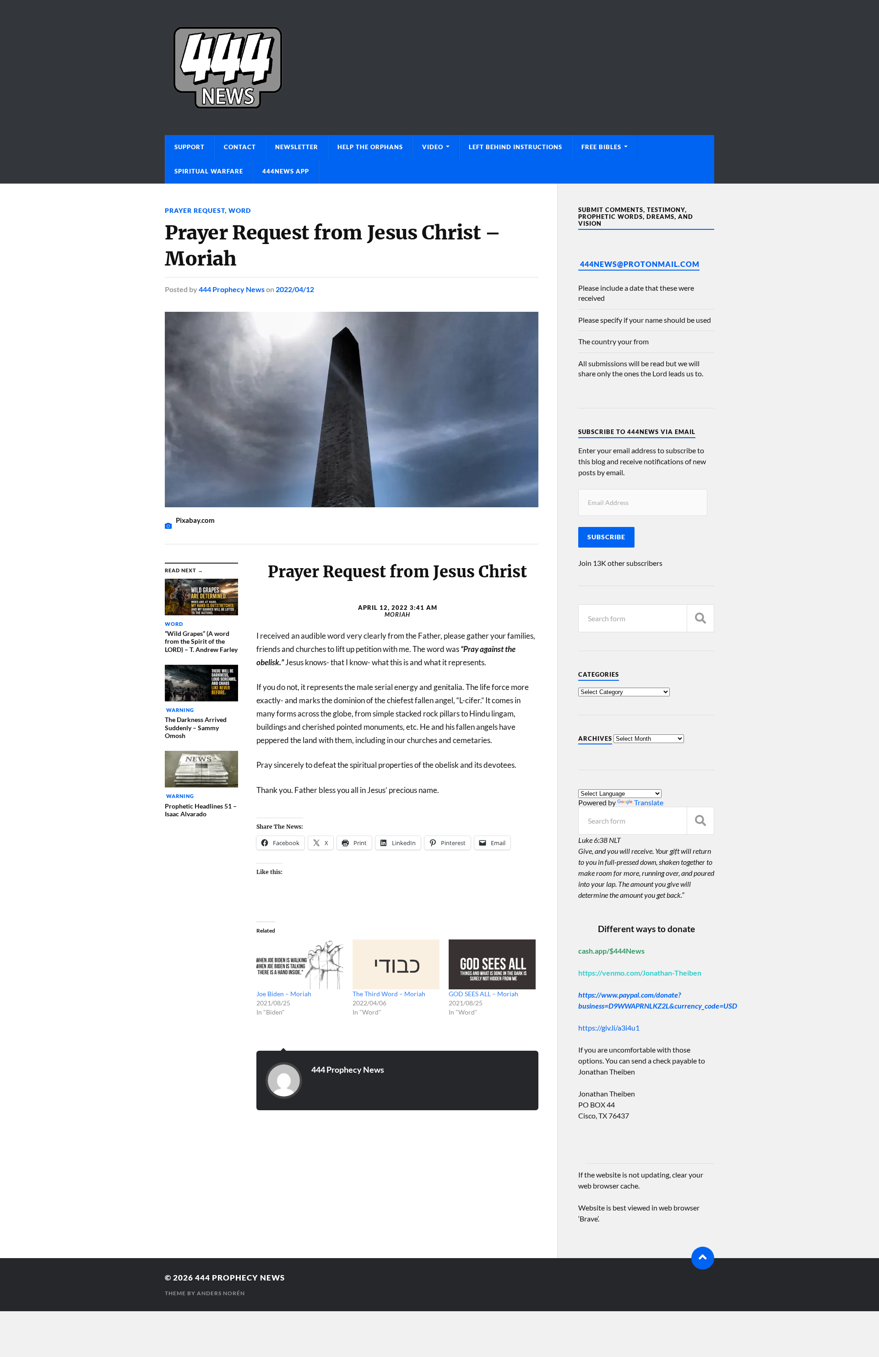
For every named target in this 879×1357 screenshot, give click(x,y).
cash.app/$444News (611, 950)
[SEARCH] (700, 618)
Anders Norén (221, 1293)
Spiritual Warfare (208, 171)
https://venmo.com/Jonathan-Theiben (639, 972)
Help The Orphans (370, 147)
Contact (240, 147)
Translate (648, 802)
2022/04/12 (295, 289)
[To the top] (702, 1258)
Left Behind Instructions (515, 147)
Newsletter (296, 147)
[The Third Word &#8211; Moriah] (396, 964)
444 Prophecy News (232, 289)
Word (239, 210)
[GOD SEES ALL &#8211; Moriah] (492, 964)
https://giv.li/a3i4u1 (609, 1027)
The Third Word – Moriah (389, 994)
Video (432, 147)
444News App (285, 171)
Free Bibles (601, 147)
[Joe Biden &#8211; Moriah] (299, 964)
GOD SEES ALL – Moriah (483, 994)
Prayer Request (195, 210)
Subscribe (606, 537)
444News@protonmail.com (640, 264)
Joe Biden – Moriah (283, 994)
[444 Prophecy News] (439, 67)
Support (189, 147)
